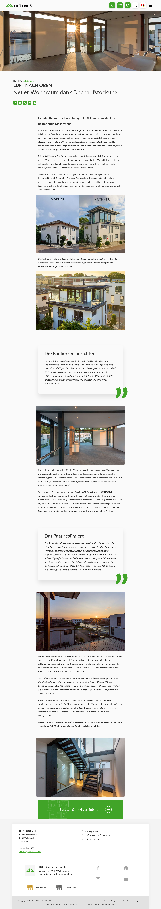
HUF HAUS (23, 81)
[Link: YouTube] (126, 879)
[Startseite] (56, 5)
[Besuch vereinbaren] (120, 5)
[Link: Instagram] (98, 879)
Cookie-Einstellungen (109, 901)
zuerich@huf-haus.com (30, 851)
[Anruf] (112, 5)
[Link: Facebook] (98, 868)
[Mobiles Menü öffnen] (151, 5)
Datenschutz (129, 901)
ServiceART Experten (85, 492)
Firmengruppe (91, 831)
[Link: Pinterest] (126, 868)
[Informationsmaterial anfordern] (128, 5)
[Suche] (135, 5)
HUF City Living (92, 839)
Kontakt (121, 901)
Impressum (139, 901)
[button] (15, 103)
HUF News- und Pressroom (97, 835)
